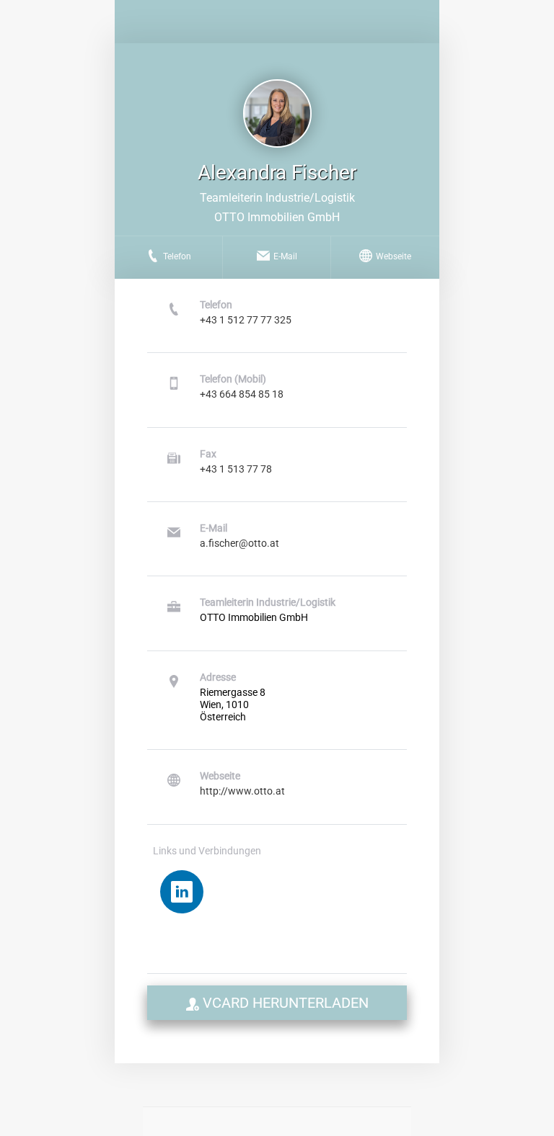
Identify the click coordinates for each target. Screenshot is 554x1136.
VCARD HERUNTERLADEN (284, 1002)
